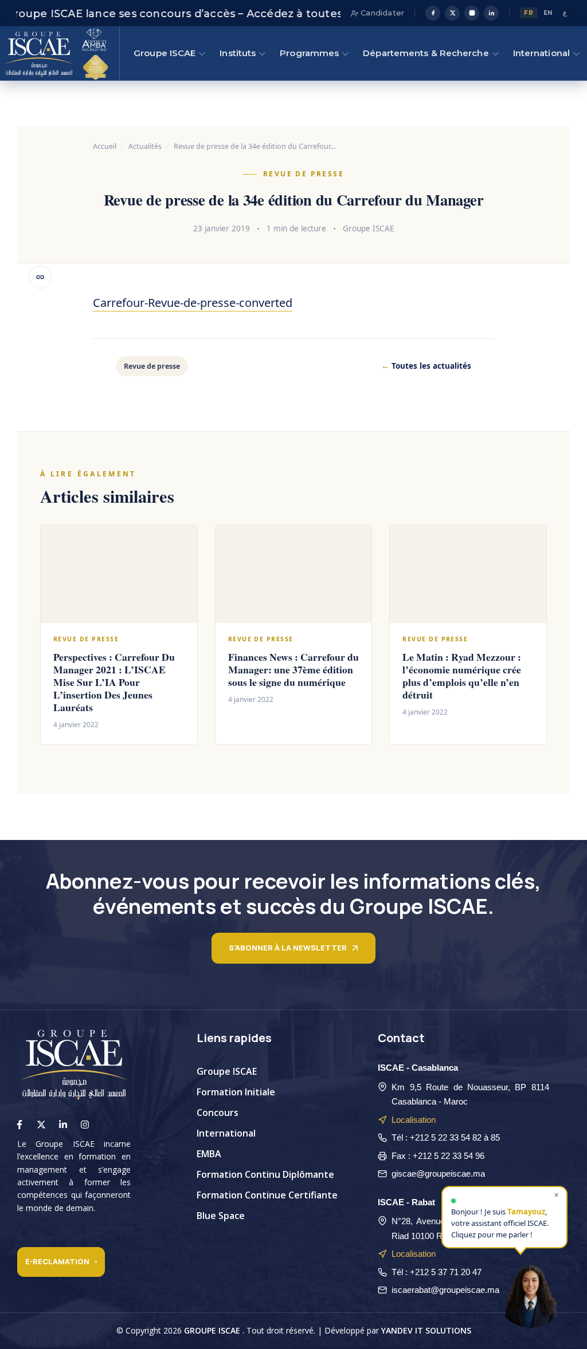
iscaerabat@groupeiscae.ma (445, 1290)
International (541, 53)
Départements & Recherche (425, 53)
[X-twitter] (41, 1124)
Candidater (381, 12)
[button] (530, 1292)
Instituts (238, 53)
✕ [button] (556, 1196)
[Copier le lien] (40, 277)
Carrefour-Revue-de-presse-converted (192, 302)
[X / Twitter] (452, 13)
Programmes (309, 53)
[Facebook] (432, 13)
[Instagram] (471, 13)
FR (528, 13)
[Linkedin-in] (63, 1124)
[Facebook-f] (19, 1124)
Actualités (145, 146)
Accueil (104, 146)
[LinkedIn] (491, 13)
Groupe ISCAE (164, 53)
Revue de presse (303, 174)
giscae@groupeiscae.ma (438, 1173)
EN (548, 13)
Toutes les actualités (426, 366)
